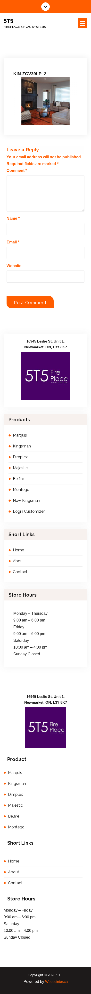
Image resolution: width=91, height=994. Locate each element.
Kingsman (22, 446)
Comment (17, 170)
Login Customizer (29, 511)
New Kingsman (26, 500)
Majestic (20, 468)
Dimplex (20, 457)
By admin (57, 55)
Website (14, 266)
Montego (21, 489)
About (18, 561)
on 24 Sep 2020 (30, 55)
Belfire (18, 478)
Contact (20, 572)
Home (18, 550)
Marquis (20, 435)
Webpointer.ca (56, 982)
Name (13, 218)
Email (13, 242)
